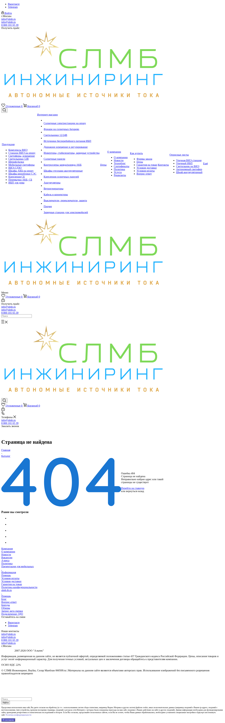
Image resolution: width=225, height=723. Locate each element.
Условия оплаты (10, 578)
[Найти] (2, 320)
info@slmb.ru (8, 19)
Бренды (5, 605)
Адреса (5, 560)
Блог (4, 599)
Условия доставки (11, 581)
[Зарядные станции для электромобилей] (71, 209)
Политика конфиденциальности (19, 587)
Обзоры (5, 608)
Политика (7, 563)
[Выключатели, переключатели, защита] (71, 197)
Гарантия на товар (11, 584)
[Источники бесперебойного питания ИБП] (71, 138)
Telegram (13, 7)
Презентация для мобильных (17, 566)
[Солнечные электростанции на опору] (71, 120)
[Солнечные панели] (71, 156)
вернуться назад (135, 491)
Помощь (6, 575)
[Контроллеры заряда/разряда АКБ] (71, 161)
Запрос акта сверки (12, 611)
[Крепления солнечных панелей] (71, 173)
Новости (6, 554)
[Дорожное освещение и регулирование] (71, 144)
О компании (8, 551)
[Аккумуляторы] (71, 179)
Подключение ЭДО (12, 614)
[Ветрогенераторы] (71, 185)
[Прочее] (71, 203)
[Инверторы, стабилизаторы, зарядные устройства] (71, 150)
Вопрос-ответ (9, 602)
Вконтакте (14, 4)
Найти (6, 702)
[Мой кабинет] (3, 300)
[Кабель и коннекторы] (71, 191)
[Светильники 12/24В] (71, 132)
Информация (8, 572)
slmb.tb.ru (6, 590)
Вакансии (6, 557)
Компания (7, 548)
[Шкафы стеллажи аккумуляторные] (71, 167)
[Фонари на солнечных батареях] (71, 126)
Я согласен (8, 720)
